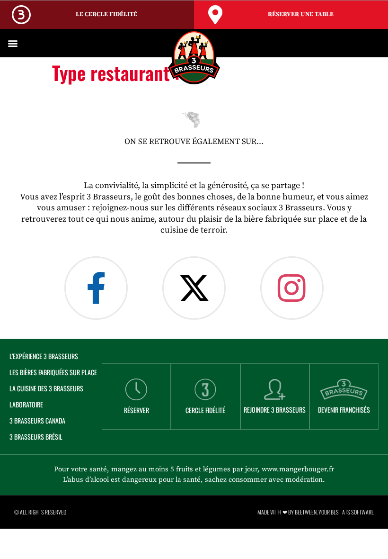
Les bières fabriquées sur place (53, 372)
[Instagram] (292, 288)
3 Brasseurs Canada (37, 420)
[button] (12, 43)
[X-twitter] (194, 288)
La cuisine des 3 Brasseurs (46, 388)
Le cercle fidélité (106, 14)
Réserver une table (301, 14)
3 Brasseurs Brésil (35, 437)
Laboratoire (26, 404)
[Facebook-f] (96, 288)
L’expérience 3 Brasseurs (43, 356)
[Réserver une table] (215, 14)
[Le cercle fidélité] (21, 14)
